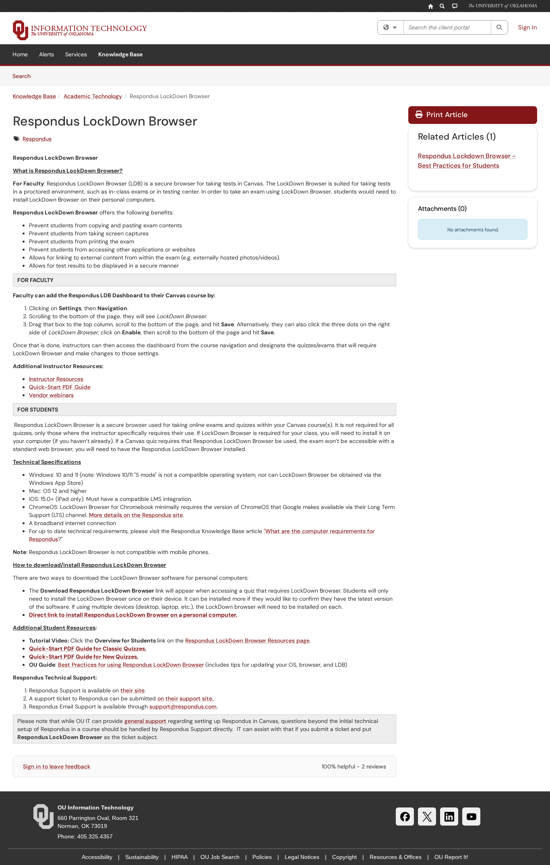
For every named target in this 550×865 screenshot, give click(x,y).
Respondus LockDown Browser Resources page (247, 640)
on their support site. (185, 698)
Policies (262, 857)
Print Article (445, 114)
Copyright (344, 857)
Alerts (46, 54)
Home (20, 54)
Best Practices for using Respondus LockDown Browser (131, 664)
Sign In (527, 27)
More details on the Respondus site (136, 515)
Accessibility (97, 857)
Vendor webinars (51, 395)
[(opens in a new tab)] (80, 30)
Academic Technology (93, 96)
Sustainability (142, 857)
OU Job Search (220, 857)
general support (145, 721)
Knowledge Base (120, 54)
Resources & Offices (396, 857)
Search (24, 76)
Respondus (37, 138)
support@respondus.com (183, 706)
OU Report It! (451, 857)
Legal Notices (302, 857)
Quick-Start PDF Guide (60, 387)
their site (132, 690)
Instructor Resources (56, 379)
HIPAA (180, 857)
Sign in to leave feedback (56, 766)
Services (76, 54)
